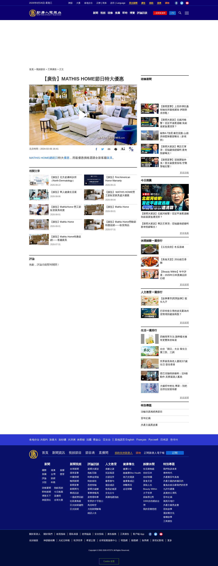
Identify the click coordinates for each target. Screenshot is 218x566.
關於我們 (48, 534)
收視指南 (60, 534)
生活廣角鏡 (148, 469)
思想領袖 (92, 485)
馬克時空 (92, 505)
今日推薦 (146, 180)
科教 (53, 482)
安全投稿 (99, 534)
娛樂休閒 (149, 464)
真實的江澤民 (170, 493)
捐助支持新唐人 (124, 452)
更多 (169, 540)
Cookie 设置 (109, 561)
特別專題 (146, 405)
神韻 (70, 3)
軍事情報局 (93, 493)
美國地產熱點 (112, 497)
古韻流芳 (109, 477)
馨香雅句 (109, 481)
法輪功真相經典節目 (151, 411)
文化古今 (109, 493)
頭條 (110, 12)
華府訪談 (74, 493)
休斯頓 (81, 439)
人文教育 (111, 464)
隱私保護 (73, 534)
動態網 (134, 540)
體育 (62, 474)
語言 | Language (117, 3)
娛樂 (62, 470)
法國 (88, 439)
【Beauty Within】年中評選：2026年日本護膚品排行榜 (173, 275)
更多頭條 (184, 172)
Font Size (123, 149)
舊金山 (97, 439)
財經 (53, 478)
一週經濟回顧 (76, 497)
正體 (98, 3)
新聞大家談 (93, 469)
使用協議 (86, 534)
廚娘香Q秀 (148, 497)
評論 (44, 478)
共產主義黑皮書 (149, 424)
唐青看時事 (93, 497)
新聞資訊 (58, 452)
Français (141, 439)
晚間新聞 (74, 481)
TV (173, 13)
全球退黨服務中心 (108, 540)
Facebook (176, 3)
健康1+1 (127, 469)
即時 (125, 12)
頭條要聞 (46, 488)
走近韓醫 (127, 489)
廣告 (143, 3)
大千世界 (147, 493)
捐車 (159, 3)
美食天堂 (147, 481)
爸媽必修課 (111, 489)
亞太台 (107, 439)
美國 (44, 474)
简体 (104, 3)
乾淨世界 (78, 540)
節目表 (90, 452)
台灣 (53, 474)
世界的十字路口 (95, 501)
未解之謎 (109, 469)
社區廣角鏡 (75, 501)
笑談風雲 (109, 473)
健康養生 (129, 464)
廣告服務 (111, 534)
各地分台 (88, 3)
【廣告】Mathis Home (117, 206)
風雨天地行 (168, 501)
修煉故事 (167, 517)
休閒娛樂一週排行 (151, 240)
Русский (153, 439)
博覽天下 (46, 495)
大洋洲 (71, 439)
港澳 (53, 470)
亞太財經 (74, 509)
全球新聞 (74, 469)
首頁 (31, 69)
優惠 (66, 157)
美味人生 (147, 485)
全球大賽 (58, 500)
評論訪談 (142, 12)
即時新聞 (46, 492)
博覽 (132, 12)
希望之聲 (90, 540)
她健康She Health (132, 473)
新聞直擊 (74, 485)
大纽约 (44, 439)
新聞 (95, 12)
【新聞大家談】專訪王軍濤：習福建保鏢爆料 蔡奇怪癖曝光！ (173, 149)
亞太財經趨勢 (76, 505)
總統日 (53, 157)
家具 (110, 157)
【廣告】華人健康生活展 (63, 192)
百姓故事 (167, 509)
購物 (167, 3)
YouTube (187, 3)
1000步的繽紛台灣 (151, 503)
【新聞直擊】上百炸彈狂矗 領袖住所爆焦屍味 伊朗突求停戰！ (174, 109)
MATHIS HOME (39, 157)
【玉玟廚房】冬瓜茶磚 (172, 247)
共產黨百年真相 (171, 477)
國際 (44, 470)
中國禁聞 (74, 477)
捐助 (151, 3)
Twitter (181, 3)
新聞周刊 (74, 489)
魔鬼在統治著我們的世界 (175, 485)
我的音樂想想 (150, 509)
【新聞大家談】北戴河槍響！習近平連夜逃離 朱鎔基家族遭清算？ (173, 123)
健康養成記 (128, 481)
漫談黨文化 (168, 513)
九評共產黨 (168, 489)
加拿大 (53, 439)
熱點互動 (92, 473)
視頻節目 (40, 69)
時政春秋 (92, 481)
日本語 (164, 439)
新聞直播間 (160, 13)
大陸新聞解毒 (94, 509)
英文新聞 (133, 3)
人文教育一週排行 (151, 292)
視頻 (102, 12)
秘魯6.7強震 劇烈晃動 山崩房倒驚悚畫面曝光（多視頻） (174, 136)
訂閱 (174, 452)
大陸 (44, 482)
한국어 (174, 439)
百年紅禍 (145, 418)
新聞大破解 (93, 489)
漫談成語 (109, 485)
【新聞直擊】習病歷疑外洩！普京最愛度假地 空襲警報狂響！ (173, 163)
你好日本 (147, 473)
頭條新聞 (146, 79)
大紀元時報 (64, 540)
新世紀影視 (158, 540)
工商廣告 (52, 69)
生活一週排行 (149, 330)
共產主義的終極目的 (173, 481)
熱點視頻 (58, 488)
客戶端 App (138, 534)
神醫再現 (127, 485)
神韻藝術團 (49, 540)
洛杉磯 (62, 439)
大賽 (78, 3)
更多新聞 (184, 284)
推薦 (117, 12)
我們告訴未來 (170, 469)
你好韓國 (147, 477)
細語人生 (92, 513)
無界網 (145, 540)
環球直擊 (74, 473)
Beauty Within (150, 489)
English (130, 439)
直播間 (103, 452)
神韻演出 (46, 500)
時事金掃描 (93, 477)
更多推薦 (184, 233)
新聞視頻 (75, 464)
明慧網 (124, 540)
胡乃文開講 (128, 477)
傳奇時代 (167, 473)
